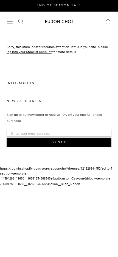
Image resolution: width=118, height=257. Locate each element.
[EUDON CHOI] (59, 21)
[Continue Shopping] (108, 21)
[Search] (20, 21)
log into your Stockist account (29, 52)
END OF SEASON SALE (59, 5)
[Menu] (9, 21)
